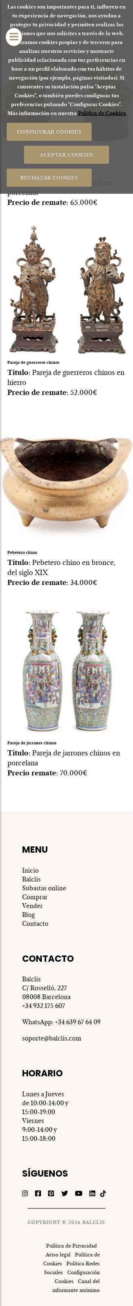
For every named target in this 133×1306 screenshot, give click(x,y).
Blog (28, 914)
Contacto (35, 923)
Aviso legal (58, 1255)
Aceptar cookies (66, 154)
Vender (32, 906)
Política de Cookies (102, 113)
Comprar (35, 897)
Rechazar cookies (49, 177)
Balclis (32, 879)
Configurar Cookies (49, 131)
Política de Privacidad (71, 1246)
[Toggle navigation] (14, 37)
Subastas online (44, 888)
